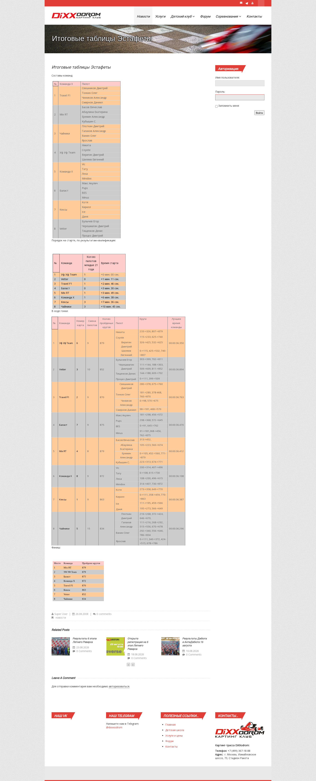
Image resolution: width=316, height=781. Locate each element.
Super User (60, 614)
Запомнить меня (228, 105)
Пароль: (220, 91)
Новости (143, 16)
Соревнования (227, 16)
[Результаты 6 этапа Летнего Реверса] (61, 646)
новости (61, 617)
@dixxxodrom (114, 727)
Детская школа (174, 730)
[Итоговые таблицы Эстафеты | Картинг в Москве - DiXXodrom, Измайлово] (76, 15)
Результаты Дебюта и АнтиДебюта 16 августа (194, 642)
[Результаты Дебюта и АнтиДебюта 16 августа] (170, 646)
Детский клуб (181, 16)
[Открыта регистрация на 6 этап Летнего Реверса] (115, 646)
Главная (170, 724)
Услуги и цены (174, 735)
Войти (259, 113)
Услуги (160, 16)
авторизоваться (119, 686)
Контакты (254, 16)
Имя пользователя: (227, 77)
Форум (205, 16)
